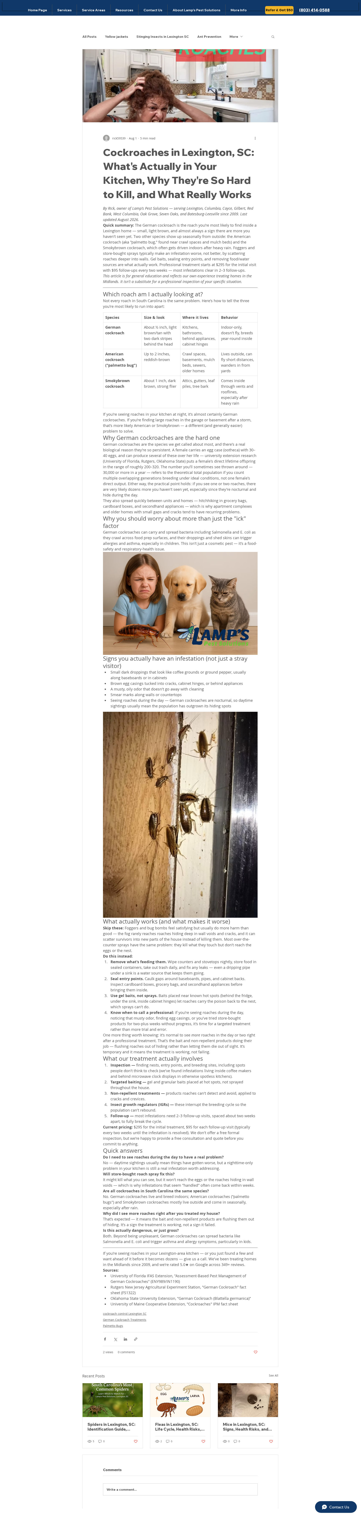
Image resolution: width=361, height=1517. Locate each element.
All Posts (89, 36)
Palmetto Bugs (113, 1326)
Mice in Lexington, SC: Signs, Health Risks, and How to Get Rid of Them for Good (245, 1427)
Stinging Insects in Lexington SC (162, 36)
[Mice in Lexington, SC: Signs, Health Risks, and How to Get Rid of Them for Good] (248, 1400)
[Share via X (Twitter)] (115, 1339)
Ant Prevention (209, 36)
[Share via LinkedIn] (125, 1339)
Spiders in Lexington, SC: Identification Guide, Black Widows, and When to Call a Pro (112, 1427)
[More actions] (255, 138)
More (234, 36)
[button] (273, 36)
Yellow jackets (116, 36)
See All (273, 1375)
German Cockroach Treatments (124, 1320)
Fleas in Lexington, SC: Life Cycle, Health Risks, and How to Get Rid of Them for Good (178, 1427)
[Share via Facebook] (105, 1339)
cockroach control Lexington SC (124, 1314)
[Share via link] (136, 1339)
